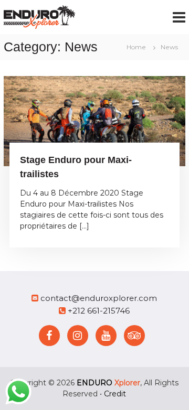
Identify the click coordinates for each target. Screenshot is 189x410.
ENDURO (108, 382)
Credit (115, 393)
